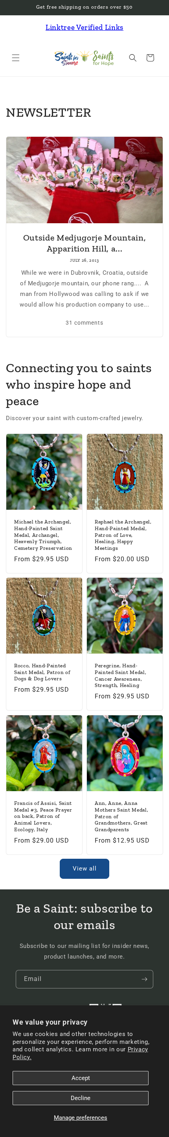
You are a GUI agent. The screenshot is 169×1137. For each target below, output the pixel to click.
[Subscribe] (144, 979)
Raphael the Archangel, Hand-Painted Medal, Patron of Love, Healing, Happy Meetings (123, 535)
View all (85, 868)
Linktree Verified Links (84, 27)
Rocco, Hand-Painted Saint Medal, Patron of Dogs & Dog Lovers (42, 672)
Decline (80, 1098)
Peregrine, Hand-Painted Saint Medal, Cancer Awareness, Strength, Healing (120, 675)
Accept (81, 1078)
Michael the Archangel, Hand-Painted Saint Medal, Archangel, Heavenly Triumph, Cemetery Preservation (43, 535)
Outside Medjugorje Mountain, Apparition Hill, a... (84, 243)
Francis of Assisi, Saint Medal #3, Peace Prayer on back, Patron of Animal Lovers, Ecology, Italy (43, 816)
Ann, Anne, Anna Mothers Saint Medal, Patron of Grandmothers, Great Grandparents (121, 816)
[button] (15, 57)
